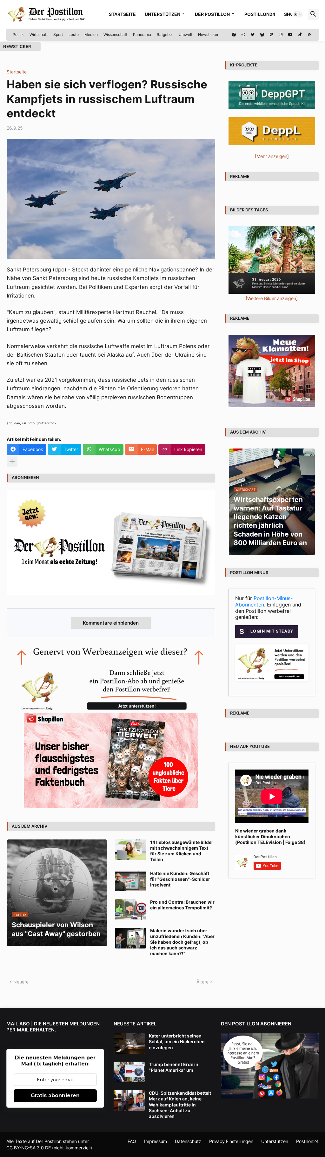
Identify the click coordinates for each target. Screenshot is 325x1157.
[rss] (310, 35)
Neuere (21, 981)
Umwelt (185, 34)
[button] (297, 14)
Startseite (122, 14)
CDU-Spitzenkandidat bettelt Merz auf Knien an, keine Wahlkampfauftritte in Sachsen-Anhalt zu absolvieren (180, 1104)
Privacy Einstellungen (231, 1141)
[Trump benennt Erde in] (129, 1072)
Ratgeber (165, 34)
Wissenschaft (115, 34)
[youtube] (290, 35)
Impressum (155, 1141)
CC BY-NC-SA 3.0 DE (28, 1147)
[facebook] (234, 35)
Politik (18, 34)
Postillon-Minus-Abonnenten (264, 601)
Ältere (202, 981)
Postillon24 (259, 14)
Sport (58, 34)
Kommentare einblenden (111, 623)
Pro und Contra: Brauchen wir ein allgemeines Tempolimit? (182, 904)
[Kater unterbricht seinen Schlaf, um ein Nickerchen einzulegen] (129, 1043)
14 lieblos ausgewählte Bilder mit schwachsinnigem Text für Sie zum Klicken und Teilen (181, 850)
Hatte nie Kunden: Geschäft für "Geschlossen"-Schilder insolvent (180, 879)
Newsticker (208, 34)
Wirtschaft (39, 34)
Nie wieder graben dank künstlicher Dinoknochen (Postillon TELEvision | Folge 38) (270, 836)
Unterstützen (162, 14)
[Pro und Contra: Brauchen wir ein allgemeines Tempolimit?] (130, 909)
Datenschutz (188, 1141)
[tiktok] (300, 35)
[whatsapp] (243, 35)
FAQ (132, 1141)
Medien (91, 34)
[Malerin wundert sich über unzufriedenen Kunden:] (130, 938)
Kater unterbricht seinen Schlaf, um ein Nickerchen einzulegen (177, 1041)
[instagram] (280, 35)
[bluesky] (262, 35)
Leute (74, 34)
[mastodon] (271, 35)
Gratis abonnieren (55, 1095)
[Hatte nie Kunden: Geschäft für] (130, 881)
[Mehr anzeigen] (12, 461)
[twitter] (253, 35)
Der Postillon (212, 14)
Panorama (142, 34)
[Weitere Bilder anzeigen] (272, 298)
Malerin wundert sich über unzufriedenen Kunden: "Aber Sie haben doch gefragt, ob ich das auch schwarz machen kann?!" (182, 942)
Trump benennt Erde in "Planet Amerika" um (173, 1067)
